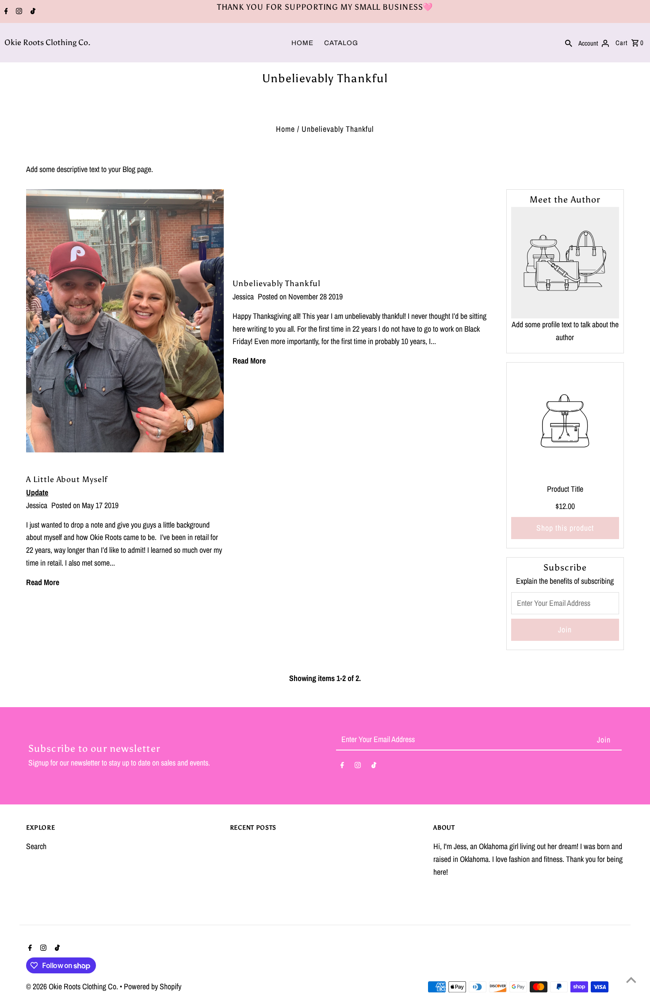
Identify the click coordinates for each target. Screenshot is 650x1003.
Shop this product (565, 527)
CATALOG (341, 42)
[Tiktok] (31, 12)
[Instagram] (18, 12)
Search (36, 846)
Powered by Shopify (152, 986)
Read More (249, 360)
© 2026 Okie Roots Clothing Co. (73, 986)
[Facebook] (5, 12)
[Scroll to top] (631, 980)
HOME (302, 42)
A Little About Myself (66, 479)
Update (37, 492)
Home (285, 128)
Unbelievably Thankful (277, 283)
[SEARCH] (568, 42)
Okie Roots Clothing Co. (47, 42)
